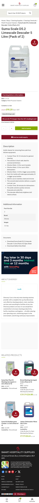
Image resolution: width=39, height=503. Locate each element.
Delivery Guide (20, 481)
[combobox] (19, 13)
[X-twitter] (19, 471)
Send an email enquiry (20, 137)
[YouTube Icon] (9, 471)
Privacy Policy (20, 484)
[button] (22, 10)
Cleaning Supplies (17, 20)
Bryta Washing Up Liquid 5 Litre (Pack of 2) (28, 381)
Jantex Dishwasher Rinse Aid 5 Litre (28, 422)
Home (3, 20)
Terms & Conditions (6, 481)
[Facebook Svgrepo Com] (3, 471)
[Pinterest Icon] (12, 471)
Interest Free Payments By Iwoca (24, 489)
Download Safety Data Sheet (16, 246)
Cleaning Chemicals (30, 20)
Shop (8, 20)
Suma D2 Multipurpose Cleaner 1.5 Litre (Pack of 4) (9, 423)
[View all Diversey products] (19, 291)
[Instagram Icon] (6, 471)
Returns (3, 489)
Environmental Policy (7, 484)
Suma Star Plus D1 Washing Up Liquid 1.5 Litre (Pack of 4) (8, 381)
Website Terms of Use (21, 487)
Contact (18, 476)
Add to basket (26, 128)
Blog (2, 479)
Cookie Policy (5, 487)
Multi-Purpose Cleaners (9, 23)
